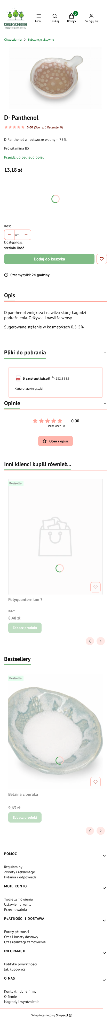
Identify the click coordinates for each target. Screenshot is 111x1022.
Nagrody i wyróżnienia (21, 1001)
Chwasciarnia (13, 39)
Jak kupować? (14, 969)
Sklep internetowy (49, 1015)
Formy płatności (16, 931)
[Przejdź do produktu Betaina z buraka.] (55, 731)
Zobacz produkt (25, 627)
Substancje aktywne (41, 39)
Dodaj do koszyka (49, 258)
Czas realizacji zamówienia (25, 942)
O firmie (10, 996)
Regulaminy (13, 866)
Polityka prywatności (20, 964)
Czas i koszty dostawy (21, 936)
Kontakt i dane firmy (20, 991)
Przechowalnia (15, 909)
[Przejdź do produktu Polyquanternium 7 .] (55, 537)
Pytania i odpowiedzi (20, 877)
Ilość (7, 226)
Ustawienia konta (17, 904)
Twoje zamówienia (18, 899)
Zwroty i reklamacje (19, 872)
